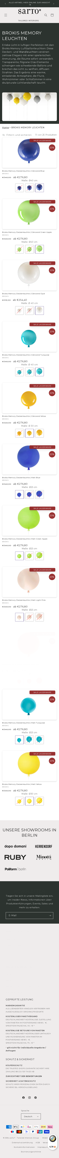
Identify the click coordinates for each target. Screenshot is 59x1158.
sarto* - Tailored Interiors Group (24, 1138)
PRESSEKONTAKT (14, 957)
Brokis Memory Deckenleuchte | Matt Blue (21, 477)
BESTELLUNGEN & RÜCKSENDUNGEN (23, 986)
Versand (46, 1142)
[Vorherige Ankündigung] (5, 4)
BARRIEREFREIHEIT (15, 992)
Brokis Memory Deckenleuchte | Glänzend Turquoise (25, 355)
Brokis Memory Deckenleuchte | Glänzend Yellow (24, 416)
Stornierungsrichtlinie (31, 1152)
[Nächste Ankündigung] (54, 4)
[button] (6, 15)
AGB (38, 1142)
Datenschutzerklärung (22, 1142)
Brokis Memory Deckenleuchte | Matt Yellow (22, 784)
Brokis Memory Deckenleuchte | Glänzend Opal (23, 293)
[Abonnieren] (50, 915)
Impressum (43, 1147)
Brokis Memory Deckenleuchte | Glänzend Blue (23, 171)
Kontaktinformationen (24, 1147)
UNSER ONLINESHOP (15, 945)
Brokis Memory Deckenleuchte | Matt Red (21, 664)
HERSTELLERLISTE (14, 951)
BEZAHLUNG (12, 980)
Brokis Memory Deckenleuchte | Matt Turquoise (23, 723)
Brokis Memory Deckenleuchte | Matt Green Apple (24, 539)
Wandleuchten (28, 52)
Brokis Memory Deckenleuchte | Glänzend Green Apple (27, 232)
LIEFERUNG (11, 974)
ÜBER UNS (10, 939)
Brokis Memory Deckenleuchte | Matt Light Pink (24, 600)
